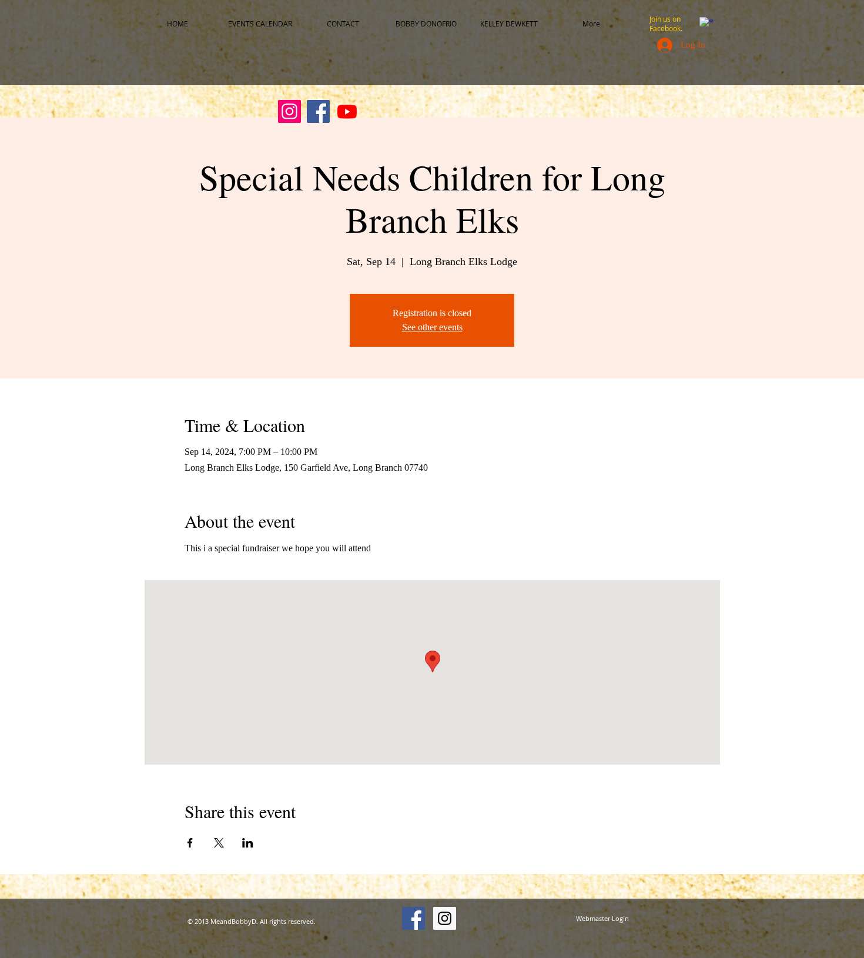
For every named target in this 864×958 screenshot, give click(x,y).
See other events (432, 327)
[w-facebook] (706, 24)
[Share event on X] (219, 843)
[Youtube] (347, 111)
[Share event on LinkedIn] (247, 843)
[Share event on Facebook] (190, 843)
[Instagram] (289, 111)
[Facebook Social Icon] (413, 918)
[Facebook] (318, 111)
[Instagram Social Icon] (444, 918)
